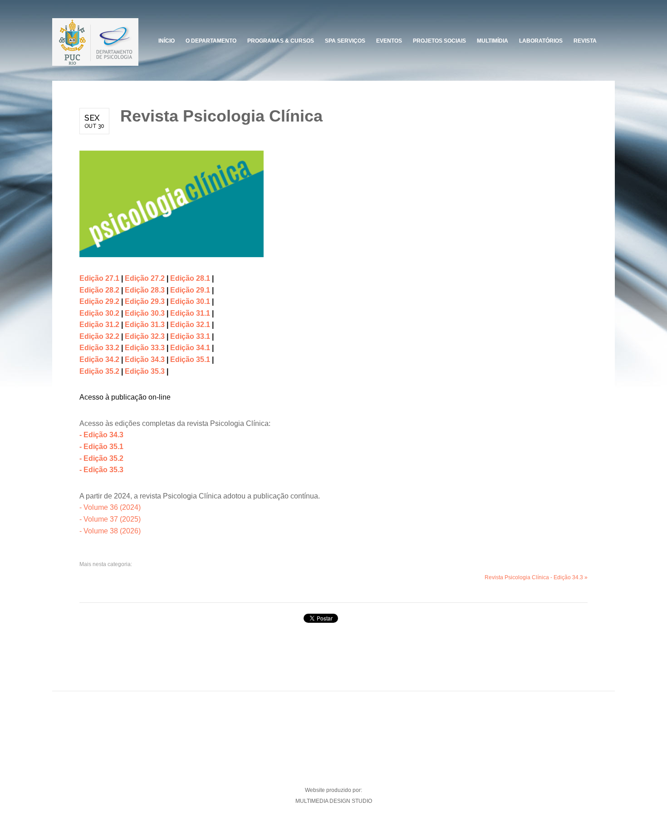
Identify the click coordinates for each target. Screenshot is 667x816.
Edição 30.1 (191, 301)
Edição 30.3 (146, 313)
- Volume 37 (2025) (110, 519)
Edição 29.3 (146, 301)
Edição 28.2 (99, 290)
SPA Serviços (345, 41)
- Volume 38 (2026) (110, 531)
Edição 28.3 (146, 290)
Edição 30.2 (99, 313)
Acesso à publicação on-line (125, 397)
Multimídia (492, 41)
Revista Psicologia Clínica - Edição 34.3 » (536, 577)
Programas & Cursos (280, 41)
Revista (585, 41)
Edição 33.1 (190, 336)
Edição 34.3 (145, 359)
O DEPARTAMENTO (211, 41)
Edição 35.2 (99, 371)
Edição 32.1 (191, 324)
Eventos (389, 41)
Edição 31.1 (191, 313)
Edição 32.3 (145, 336)
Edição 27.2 (145, 278)
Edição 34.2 (99, 359)
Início (166, 41)
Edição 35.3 (145, 371)
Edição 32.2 (100, 336)
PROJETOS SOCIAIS (439, 41)
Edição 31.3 (146, 324)
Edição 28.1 (190, 278)
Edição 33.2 (99, 348)
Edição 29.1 (190, 290)
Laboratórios (541, 41)
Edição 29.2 (99, 301)
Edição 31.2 (100, 324)
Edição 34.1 (190, 348)
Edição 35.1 (190, 359)
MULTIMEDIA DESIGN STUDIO (333, 801)
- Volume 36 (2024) (110, 507)
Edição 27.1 (99, 278)
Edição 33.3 (145, 348)
